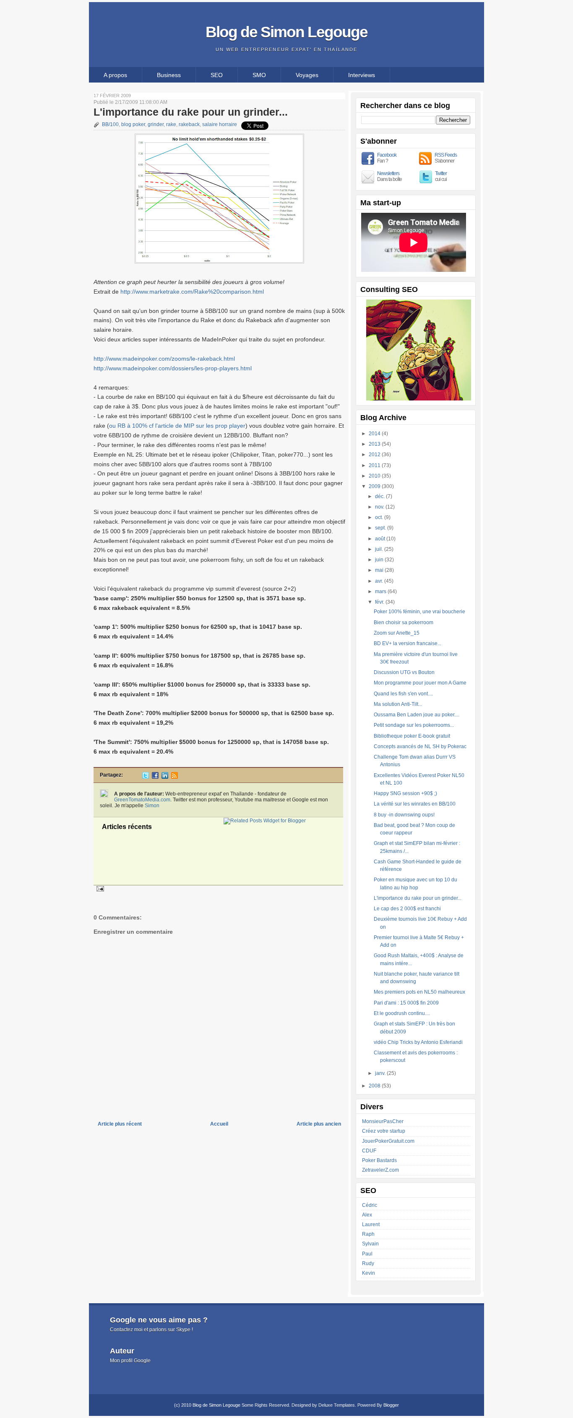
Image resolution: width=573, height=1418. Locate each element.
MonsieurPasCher (383, 1121)
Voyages (307, 75)
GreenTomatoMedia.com (142, 800)
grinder (156, 124)
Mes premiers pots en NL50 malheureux (419, 992)
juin (380, 560)
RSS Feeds (446, 155)
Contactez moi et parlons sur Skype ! (151, 1330)
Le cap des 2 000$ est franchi (407, 909)
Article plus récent (120, 1124)
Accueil (219, 1124)
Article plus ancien (319, 1124)
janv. (381, 1073)
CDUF (369, 1151)
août (380, 539)
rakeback (189, 124)
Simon (152, 805)
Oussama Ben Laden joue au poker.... (416, 715)
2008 (375, 1086)
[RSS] (174, 777)
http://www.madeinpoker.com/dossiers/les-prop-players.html (173, 368)
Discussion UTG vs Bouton (404, 672)
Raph (368, 1234)
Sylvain (370, 1244)
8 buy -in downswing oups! (404, 815)
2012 (375, 454)
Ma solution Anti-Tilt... (398, 704)
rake (171, 124)
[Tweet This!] (145, 777)
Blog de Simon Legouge (286, 32)
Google (142, 1361)
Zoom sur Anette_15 (396, 633)
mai (380, 570)
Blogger (391, 1405)
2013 (375, 444)
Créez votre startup (383, 1131)
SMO (259, 75)
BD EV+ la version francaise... (407, 643)
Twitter (441, 173)
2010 (375, 476)
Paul (367, 1254)
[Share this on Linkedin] (164, 777)
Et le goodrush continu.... (402, 1013)
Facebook (386, 155)
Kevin (368, 1273)
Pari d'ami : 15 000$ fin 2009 (406, 1003)
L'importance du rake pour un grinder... (191, 112)
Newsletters (388, 173)
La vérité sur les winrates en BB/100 (415, 804)
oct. (379, 517)
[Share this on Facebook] (155, 777)
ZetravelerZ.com (380, 1170)
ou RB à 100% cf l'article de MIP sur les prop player (177, 425)
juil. (379, 549)
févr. (380, 602)
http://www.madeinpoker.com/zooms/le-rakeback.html (164, 358)
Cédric (369, 1205)
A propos (115, 75)
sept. (381, 528)
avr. (379, 581)
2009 (375, 486)
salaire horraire (219, 124)
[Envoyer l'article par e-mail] (99, 888)
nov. (380, 507)
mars (381, 591)
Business (169, 75)
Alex (367, 1215)
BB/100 (110, 124)
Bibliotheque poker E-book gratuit (412, 736)
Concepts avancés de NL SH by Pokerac (420, 746)
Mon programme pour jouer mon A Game (420, 683)
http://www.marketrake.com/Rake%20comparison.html (192, 291)
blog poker (133, 124)
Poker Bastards (379, 1160)
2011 (375, 465)
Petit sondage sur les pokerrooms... (414, 725)
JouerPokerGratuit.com (388, 1141)
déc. (380, 496)
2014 (375, 434)
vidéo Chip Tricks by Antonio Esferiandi (418, 1042)
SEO (217, 75)
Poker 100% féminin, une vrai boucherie (419, 612)
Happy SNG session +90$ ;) (405, 793)
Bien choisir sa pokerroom (403, 622)
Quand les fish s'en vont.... (403, 694)
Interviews (361, 75)
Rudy (368, 1263)
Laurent (371, 1224)
